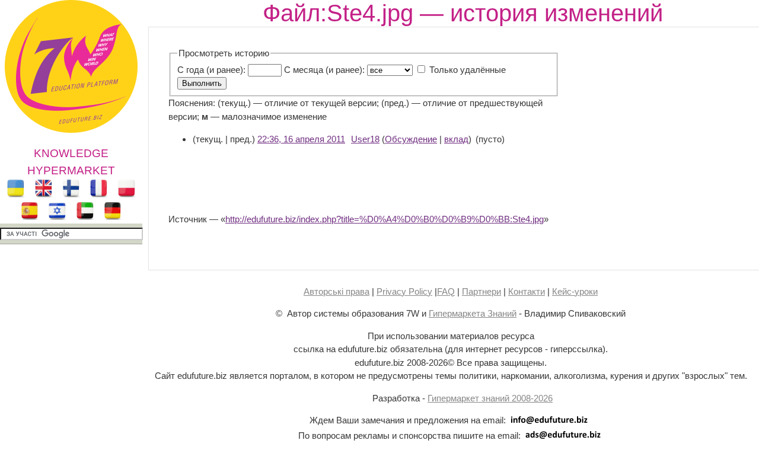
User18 (365, 139)
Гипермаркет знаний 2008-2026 (490, 398)
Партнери (481, 291)
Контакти (526, 291)
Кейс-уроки (575, 291)
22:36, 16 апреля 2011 (301, 139)
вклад (456, 139)
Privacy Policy (404, 291)
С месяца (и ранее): (324, 70)
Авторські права (336, 291)
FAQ (446, 291)
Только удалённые (467, 70)
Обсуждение (411, 139)
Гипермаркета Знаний (472, 313)
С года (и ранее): (211, 70)
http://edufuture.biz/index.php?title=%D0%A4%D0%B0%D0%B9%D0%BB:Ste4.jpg (384, 219)
